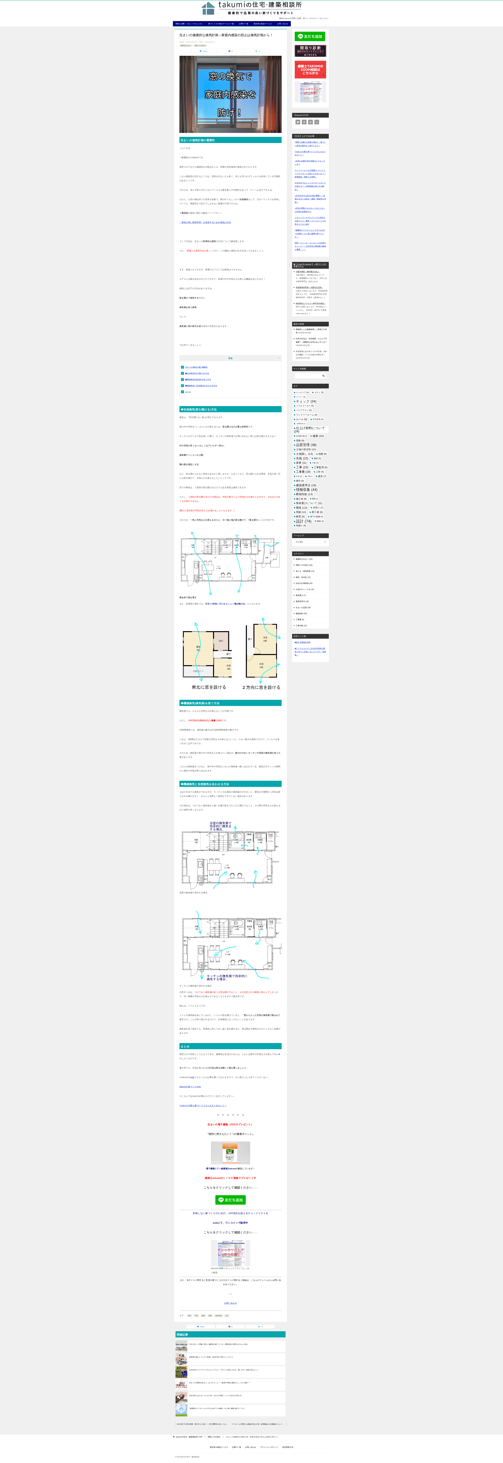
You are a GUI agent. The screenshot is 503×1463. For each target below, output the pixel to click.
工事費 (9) (300, 619)
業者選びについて (309, 503)
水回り (318, 507)
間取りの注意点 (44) (304, 565)
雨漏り (301, 525)
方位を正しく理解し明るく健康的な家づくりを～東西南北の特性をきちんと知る (218, 1344)
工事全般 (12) (301, 626)
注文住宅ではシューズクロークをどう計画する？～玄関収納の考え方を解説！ (310, 186)
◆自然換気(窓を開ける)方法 (197, 373)
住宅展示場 (301, 436)
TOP (189, 1437)
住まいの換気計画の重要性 (196, 367)
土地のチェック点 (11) (305, 589)
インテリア (302, 392)
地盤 (322, 453)
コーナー (300, 397)
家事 (210, 1316)
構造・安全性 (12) (303, 577)
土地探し (304, 453)
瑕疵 (301, 512)
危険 (300, 440)
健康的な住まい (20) (304, 559)
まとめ (188, 392)
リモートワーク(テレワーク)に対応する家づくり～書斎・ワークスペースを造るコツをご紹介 (310, 221)
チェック (306, 401)
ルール (301, 419)
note (192, 1077)
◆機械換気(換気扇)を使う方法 (198, 379)
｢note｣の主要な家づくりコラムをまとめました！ (203, 1105)
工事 (302, 467)
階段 (320, 521)
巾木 (299, 476)
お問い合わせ (282, 24)
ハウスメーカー (305, 406)
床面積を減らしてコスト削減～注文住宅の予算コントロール (211, 1357)
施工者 (301, 498)
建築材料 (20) (301, 613)
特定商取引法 (287, 1447)
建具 (322, 476)
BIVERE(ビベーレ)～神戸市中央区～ (311, 303)
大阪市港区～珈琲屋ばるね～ (308, 272)
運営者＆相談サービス (263, 24)
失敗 (196, 1316)
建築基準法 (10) (302, 601)
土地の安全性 (306, 449)
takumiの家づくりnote (190, 1087)
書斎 (315, 499)
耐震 (300, 516)
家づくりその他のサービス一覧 (221, 24)
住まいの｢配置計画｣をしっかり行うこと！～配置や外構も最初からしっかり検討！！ (220, 1383)
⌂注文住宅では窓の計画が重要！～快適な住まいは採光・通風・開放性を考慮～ (310, 199)
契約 (317, 458)
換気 (189, 1316)
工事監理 (320, 467)
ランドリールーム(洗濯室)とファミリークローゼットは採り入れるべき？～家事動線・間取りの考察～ (310, 173)
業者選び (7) (301, 595)
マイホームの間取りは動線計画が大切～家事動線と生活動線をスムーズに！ (259, 1424)
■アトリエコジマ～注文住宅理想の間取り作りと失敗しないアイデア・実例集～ (310, 651)
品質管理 (306, 445)
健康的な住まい (186, 45)
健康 (203, 1316)
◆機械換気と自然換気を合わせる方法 (201, 386)
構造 (301, 507)
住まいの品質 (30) (303, 607)
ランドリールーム (306, 414)
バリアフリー (304, 410)
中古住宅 (318, 419)
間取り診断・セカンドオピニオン (189, 24)
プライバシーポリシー (269, 1447)
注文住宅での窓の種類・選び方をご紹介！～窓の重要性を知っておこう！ (203, 1424)
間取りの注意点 (200, 45)
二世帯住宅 (300, 423)
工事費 (303, 471)
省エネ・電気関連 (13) (305, 571)
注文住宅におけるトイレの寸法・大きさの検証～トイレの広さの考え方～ (216, 1395)
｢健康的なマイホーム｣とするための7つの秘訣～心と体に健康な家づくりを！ (217, 1408)
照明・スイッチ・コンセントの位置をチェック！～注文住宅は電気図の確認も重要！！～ (310, 246)
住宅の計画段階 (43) (304, 583)
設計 (227, 1316)
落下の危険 (316, 516)
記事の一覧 (243, 24)
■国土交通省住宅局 (302, 642)
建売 (300, 480)
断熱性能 (304, 494)
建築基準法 (306, 485)
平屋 (310, 476)
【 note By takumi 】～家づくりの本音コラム (309, 265)
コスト (319, 392)
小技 (315, 463)
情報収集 (218, 1316)
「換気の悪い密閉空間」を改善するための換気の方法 (205, 222)
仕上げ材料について (309, 429)
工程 (320, 471)
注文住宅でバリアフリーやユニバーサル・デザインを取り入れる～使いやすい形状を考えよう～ (224, 1370)
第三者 (317, 512)
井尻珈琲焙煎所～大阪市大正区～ (309, 287)
